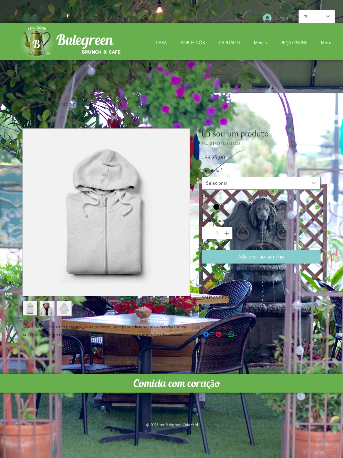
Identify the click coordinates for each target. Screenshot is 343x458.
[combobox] (261, 183)
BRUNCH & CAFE (101, 52)
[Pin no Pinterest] (219, 334)
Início (28, 104)
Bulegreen (84, 40)
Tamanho (212, 170)
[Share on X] (244, 334)
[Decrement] (207, 233)
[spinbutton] (217, 233)
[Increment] (227, 233)
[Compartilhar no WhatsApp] (231, 334)
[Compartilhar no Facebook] (206, 334)
